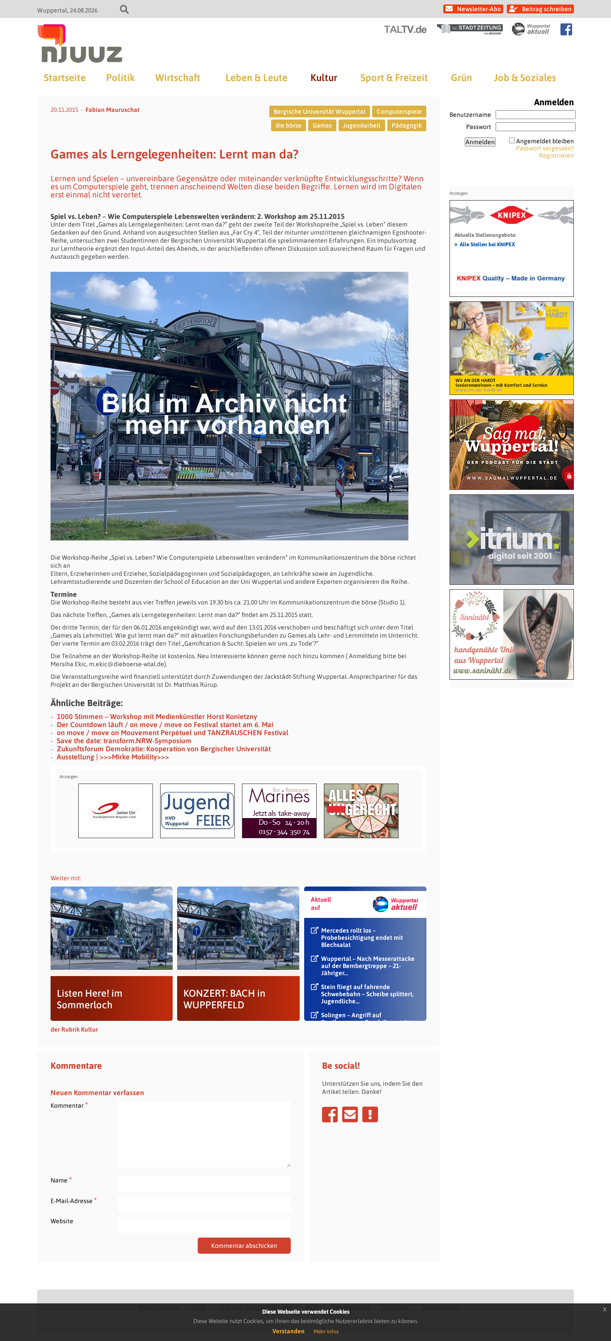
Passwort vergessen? (545, 148)
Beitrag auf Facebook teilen (330, 1114)
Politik (120, 77)
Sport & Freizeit (394, 77)
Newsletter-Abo (479, 9)
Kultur (323, 77)
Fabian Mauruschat (112, 109)
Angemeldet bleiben (545, 141)
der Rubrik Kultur (74, 1029)
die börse (288, 125)
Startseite (65, 77)
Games (322, 125)
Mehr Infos (326, 1331)
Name (61, 1180)
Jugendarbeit (362, 125)
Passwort (478, 126)
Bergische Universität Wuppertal (319, 111)
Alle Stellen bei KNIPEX (484, 244)
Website (62, 1221)
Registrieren (556, 155)
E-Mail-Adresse (74, 1200)
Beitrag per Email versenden (350, 1114)
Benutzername (470, 114)
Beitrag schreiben (547, 9)
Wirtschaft (177, 77)
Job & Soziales (525, 77)
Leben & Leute (256, 77)
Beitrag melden (370, 1114)
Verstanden (288, 1331)
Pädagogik (407, 125)
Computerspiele (399, 111)
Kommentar (69, 1105)
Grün (461, 77)
